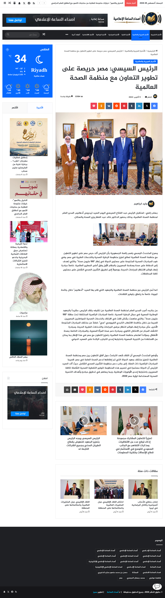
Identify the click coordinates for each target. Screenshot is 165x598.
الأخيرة (40, 108)
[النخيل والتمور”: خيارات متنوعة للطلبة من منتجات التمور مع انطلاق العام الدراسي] (29, 188)
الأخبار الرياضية (101, 34)
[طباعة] (67, 389)
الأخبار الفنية (125, 34)
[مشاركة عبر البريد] (75, 389)
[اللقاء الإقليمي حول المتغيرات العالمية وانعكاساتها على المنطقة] (75, 489)
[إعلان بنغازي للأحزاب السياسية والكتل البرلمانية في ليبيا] (143, 489)
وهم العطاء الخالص (18, 357)
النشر (149, 97)
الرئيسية (151, 51)
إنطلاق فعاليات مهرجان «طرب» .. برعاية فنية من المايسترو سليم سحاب (19, 164)
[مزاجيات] (29, 291)
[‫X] (147, 106)
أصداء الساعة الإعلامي (129, 550)
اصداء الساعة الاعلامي (152, 572)
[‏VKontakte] (109, 106)
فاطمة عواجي (155, 578)
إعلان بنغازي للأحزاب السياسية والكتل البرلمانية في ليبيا (145, 505)
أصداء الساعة (112, 592)
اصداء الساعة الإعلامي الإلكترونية (108, 567)
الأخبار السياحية (113, 34)
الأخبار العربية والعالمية (140, 34)
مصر (120, 578)
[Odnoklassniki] (101, 106)
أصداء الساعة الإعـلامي (151, 550)
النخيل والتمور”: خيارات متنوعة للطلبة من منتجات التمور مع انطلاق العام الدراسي (18, 207)
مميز (95, 592)
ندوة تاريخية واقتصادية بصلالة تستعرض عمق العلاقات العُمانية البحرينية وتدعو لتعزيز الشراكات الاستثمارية (18, 254)
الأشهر (15, 108)
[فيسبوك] (154, 106)
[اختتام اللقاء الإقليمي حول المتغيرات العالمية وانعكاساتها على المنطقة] (109, 489)
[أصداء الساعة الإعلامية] (137, 18)
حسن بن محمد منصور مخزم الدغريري (112, 572)
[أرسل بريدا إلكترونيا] (146, 97)
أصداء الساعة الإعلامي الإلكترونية (102, 561)
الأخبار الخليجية (156, 34)
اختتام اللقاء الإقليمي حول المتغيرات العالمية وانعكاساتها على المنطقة (111, 505)
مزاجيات (23, 313)
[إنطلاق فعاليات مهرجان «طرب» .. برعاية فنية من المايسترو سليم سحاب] (29, 137)
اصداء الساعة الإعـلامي (136, 567)
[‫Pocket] (94, 106)
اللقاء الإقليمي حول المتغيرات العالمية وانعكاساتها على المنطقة (75, 505)
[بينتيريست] (124, 106)
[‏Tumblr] (131, 106)
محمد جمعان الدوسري (136, 578)
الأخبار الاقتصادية (88, 34)
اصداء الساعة (155, 567)
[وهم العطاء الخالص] (29, 337)
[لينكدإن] (139, 106)
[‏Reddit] (116, 106)
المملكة (135, 572)
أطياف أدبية (76, 34)
